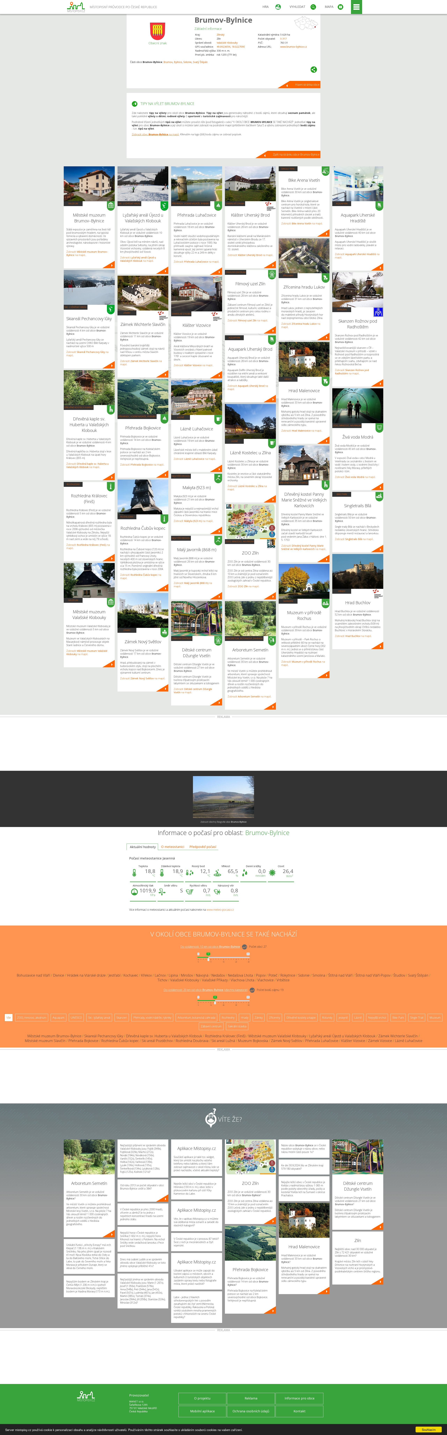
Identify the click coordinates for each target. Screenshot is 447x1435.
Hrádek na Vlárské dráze (86, 975)
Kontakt (300, 1411)
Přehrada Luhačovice (321, 1040)
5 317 (283, 38)
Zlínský (220, 34)
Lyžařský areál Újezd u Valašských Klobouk (342, 1036)
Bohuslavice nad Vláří (33, 975)
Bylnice (178, 62)
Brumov (168, 62)
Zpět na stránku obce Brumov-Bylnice (296, 154)
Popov (261, 975)
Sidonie (187, 62)
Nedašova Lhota (240, 975)
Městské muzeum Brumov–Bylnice (54, 1036)
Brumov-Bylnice (223, 20)
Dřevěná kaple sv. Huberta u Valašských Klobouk (164, 1036)
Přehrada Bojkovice (83, 1040)
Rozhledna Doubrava (192, 1040)
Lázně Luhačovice (408, 1040)
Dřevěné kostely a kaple (78, 407)
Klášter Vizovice (353, 1040)
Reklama (251, 1398)
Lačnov (160, 975)
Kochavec (130, 975)
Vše (8, 1017)
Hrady (288, 379)
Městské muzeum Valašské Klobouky (277, 1036)
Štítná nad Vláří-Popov (373, 975)
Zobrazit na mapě (87, 465)
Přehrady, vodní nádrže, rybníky (137, 416)
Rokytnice (287, 975)
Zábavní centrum (182, 638)
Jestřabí (114, 975)
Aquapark (234, 337)
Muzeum (73, 203)
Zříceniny (288, 275)
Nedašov (218, 975)
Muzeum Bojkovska (253, 1040)
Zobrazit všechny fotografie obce (223, 821)
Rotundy (327, 1017)
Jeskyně (343, 1017)
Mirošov (187, 975)
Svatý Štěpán (200, 62)
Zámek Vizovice (380, 1040)
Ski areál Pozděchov (157, 1040)
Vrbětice (283, 980)
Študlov (399, 975)
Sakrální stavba (181, 313)
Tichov (162, 980)
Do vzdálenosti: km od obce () (206, 990)
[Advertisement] (223, 744)
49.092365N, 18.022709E (231, 46)
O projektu (202, 1398)
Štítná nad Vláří (340, 975)
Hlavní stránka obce (307, 84)
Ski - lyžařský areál (75, 307)
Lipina (173, 975)
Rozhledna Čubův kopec (120, 1040)
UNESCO (76, 1017)
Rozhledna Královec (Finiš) (225, 1036)
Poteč (273, 975)
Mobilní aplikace (202, 1411)
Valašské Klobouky (227, 42)
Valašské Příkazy (215, 980)
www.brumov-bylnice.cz (293, 46)
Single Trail (288, 168)
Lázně (180, 417)
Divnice (58, 975)
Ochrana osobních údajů (251, 1411)
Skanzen (288, 601)
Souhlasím (429, 1429)
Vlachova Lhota (242, 980)
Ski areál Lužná (223, 1040)
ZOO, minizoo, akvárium (240, 541)
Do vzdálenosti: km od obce (210, 947)
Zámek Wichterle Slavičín (398, 1036)
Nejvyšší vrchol (181, 476)
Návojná (202, 975)
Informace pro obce (299, 1398)
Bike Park (342, 494)
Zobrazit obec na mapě (155, 134)
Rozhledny (73, 484)
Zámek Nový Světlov (286, 1040)
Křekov (146, 975)
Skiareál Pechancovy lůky (103, 1036)
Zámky (126, 312)
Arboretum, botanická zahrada (244, 638)
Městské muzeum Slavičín (45, 1040)
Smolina (319, 975)
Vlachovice (265, 980)
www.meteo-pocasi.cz (220, 910)
